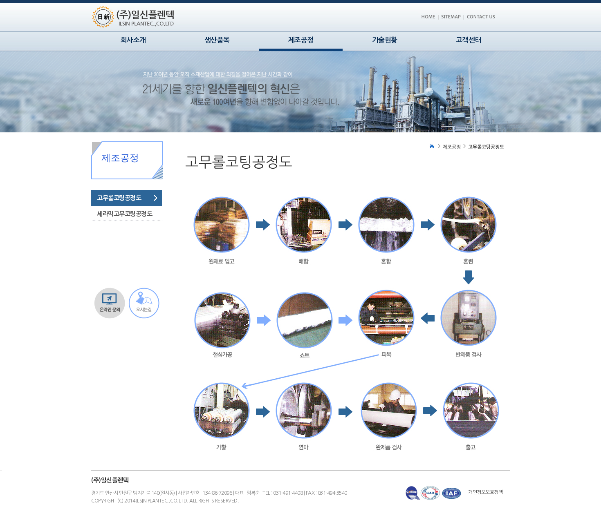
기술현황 (384, 40)
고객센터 (468, 40)
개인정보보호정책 (485, 492)
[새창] (481, 21)
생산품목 (217, 40)
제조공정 (452, 147)
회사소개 (133, 40)
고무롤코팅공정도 (119, 198)
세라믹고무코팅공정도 (124, 214)
